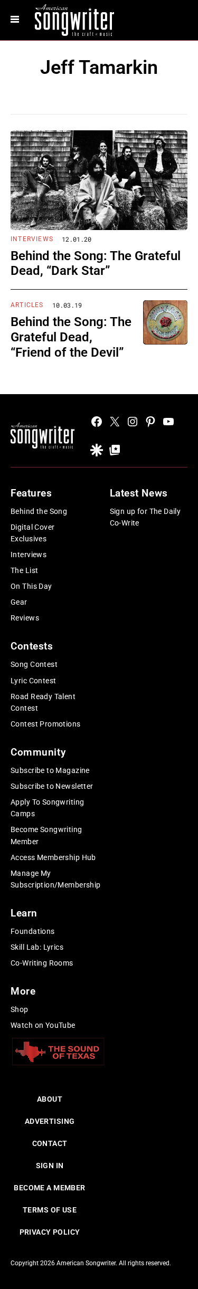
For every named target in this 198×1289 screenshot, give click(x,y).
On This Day (31, 586)
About (49, 1099)
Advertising (50, 1121)
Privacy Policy (50, 1232)
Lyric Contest (33, 680)
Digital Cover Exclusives (32, 533)
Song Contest (34, 664)
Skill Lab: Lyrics (37, 947)
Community (38, 752)
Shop (20, 1009)
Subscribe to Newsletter (52, 786)
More (23, 991)
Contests (32, 646)
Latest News (139, 493)
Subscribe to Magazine (50, 770)
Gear (19, 602)
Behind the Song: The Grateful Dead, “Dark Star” (96, 264)
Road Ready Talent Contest (43, 702)
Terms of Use (50, 1210)
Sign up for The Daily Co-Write (145, 517)
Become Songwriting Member (46, 835)
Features (31, 493)
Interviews (32, 239)
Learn (24, 913)
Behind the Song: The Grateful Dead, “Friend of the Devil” (71, 337)
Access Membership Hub (53, 857)
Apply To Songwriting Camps (47, 808)
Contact (50, 1143)
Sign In (50, 1165)
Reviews (25, 618)
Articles (27, 305)
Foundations (33, 931)
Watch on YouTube (43, 1025)
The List (24, 570)
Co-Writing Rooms (42, 963)
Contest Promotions (46, 724)
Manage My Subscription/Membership (56, 879)
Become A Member (49, 1187)
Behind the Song (39, 511)
